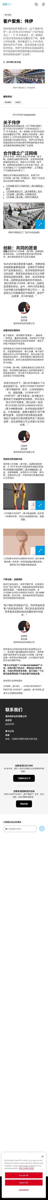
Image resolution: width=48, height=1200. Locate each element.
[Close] (42, 1156)
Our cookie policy (26, 1168)
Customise (24, 1189)
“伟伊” (38, 125)
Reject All (23, 1182)
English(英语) (29, 114)
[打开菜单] (43, 4)
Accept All (23, 1175)
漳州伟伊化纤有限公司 (14, 125)
